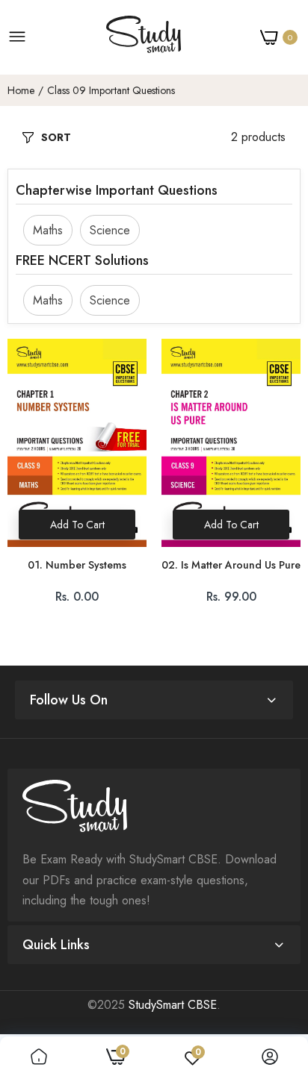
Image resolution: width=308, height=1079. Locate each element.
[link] (39, 1058)
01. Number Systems (77, 565)
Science (110, 230)
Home (20, 90)
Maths (48, 230)
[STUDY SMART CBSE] (143, 37)
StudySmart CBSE (173, 1004)
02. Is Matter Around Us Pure (231, 565)
